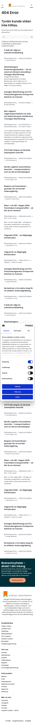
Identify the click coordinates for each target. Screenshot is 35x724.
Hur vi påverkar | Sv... (25, 124)
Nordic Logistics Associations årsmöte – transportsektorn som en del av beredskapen (17, 169)
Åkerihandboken (6, 634)
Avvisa (17, 397)
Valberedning (5, 660)
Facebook (4, 700)
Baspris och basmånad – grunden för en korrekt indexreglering (15, 188)
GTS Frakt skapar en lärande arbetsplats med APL (17, 151)
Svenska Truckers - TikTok (9, 710)
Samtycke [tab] (6, 330)
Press (3, 679)
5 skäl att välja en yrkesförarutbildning (13, 51)
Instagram (4, 703)
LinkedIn (4, 705)
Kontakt (4, 652)
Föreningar (5, 665)
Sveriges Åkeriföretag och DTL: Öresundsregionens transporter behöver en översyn (18, 94)
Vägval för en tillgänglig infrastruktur (15, 253)
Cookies (8, 721)
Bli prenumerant (17, 580)
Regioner (4, 663)
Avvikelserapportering (8, 644)
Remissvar (4, 692)
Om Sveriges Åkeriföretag (9, 668)
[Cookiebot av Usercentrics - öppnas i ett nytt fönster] (25, 326)
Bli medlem (5, 641)
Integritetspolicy (18, 721)
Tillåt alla (17, 386)
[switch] (30, 367)
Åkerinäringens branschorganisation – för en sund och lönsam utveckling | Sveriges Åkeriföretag (17, 71)
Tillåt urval (17, 392)
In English (28, 721)
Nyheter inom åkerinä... (25, 58)
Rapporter (4, 689)
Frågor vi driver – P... (25, 260)
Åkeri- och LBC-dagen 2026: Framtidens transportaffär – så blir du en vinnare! (18, 208)
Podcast (4, 686)
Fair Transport (6, 636)
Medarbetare (5, 655)
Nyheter (4, 676)
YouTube (4, 708)
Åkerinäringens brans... (10, 58)
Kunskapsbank (6, 681)
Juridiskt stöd (5, 629)
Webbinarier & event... (25, 216)
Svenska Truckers (7, 639)
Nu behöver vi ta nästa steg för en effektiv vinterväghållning (18, 289)
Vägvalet (7, 262)
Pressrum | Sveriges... (25, 102)
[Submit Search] (32, 37)
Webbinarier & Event (8, 684)
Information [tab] (17, 330)
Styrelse (4, 658)
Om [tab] (29, 330)
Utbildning (4, 631)
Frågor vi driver (6, 626)
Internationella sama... (10, 126)
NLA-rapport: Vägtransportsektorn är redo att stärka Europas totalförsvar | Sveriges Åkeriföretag (18, 115)
